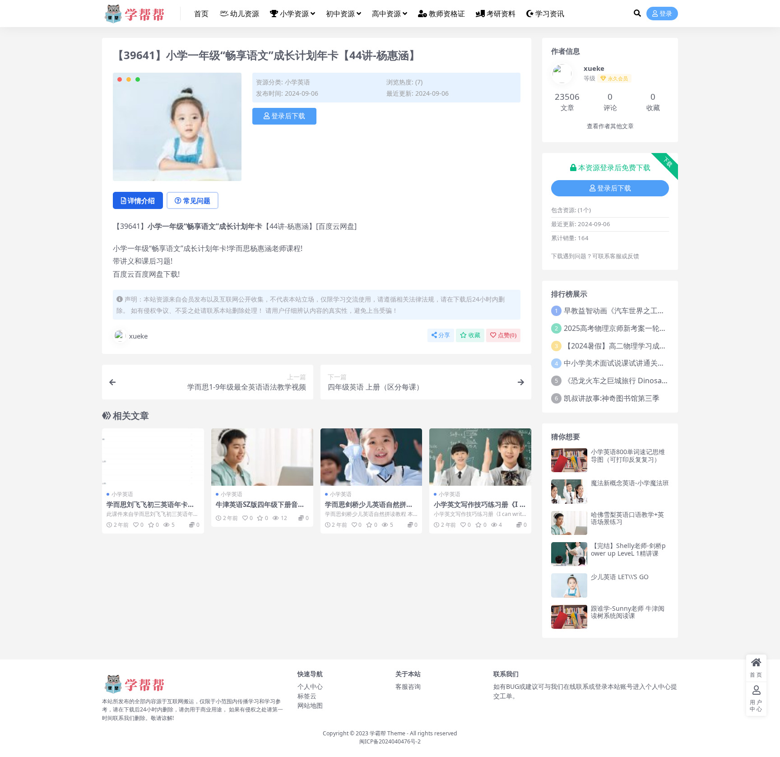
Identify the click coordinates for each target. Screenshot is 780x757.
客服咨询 (408, 686)
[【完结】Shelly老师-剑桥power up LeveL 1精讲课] (569, 554)
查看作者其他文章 (610, 126)
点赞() (507, 335)
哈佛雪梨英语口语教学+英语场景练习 (627, 518)
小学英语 (297, 82)
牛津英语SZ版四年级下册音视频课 (260, 508)
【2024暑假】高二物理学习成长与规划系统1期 (639, 346)
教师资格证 (447, 14)
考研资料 (501, 14)
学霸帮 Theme (387, 733)
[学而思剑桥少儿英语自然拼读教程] (371, 457)
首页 (201, 14)
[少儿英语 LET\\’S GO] (569, 585)
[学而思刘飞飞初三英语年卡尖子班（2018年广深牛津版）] (153, 457)
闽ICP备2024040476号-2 (390, 741)
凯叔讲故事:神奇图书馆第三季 (611, 398)
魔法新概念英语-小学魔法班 (630, 482)
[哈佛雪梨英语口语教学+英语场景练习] (569, 523)
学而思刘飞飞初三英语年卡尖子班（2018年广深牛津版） (151, 508)
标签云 (306, 696)
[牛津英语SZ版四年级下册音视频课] (262, 457)
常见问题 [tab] (196, 200)
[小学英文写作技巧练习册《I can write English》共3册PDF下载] (480, 457)
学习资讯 (549, 14)
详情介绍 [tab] (141, 200)
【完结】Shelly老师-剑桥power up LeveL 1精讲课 (628, 549)
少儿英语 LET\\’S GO (620, 576)
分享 (444, 335)
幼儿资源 (244, 14)
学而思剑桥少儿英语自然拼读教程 (369, 508)
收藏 (474, 335)
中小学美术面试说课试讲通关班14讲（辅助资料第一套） (654, 363)
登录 (665, 13)
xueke (138, 335)
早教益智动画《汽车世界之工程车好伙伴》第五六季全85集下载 (665, 311)
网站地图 (310, 705)
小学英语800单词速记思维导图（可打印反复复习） (628, 455)
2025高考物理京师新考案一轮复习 (619, 328)
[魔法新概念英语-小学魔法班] (569, 491)
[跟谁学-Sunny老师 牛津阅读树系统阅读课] (569, 617)
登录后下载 (288, 116)
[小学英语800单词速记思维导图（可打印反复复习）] (569, 460)
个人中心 (310, 686)
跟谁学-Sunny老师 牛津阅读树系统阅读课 (627, 612)
